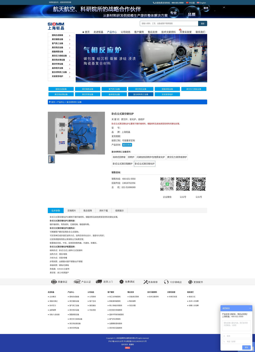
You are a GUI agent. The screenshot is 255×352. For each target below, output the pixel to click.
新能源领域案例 (114, 301)
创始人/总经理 (54, 315)
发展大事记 (53, 301)
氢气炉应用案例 (114, 319)
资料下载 (103, 211)
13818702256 (128, 183)
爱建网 (131, 345)
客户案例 (111, 292)
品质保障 (52, 310)
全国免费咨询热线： (169, 3)
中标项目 (92, 310)
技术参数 (56, 211)
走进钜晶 (51, 292)
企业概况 (52, 297)
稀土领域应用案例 (115, 306)
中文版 (192, 3)
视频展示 (119, 211)
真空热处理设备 (75, 324)
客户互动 (92, 301)
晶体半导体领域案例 (116, 315)
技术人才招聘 (194, 301)
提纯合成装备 (74, 297)
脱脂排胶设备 (74, 315)
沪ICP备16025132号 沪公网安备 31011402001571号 (127, 341)
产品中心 (71, 292)
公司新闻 (92, 297)
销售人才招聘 (194, 306)
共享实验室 (171, 292)
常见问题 (132, 306)
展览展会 (92, 306)
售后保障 (87, 211)
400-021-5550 (128, 179)
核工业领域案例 (114, 297)
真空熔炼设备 (74, 301)
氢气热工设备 (74, 306)
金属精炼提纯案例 (115, 324)
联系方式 (192, 297)
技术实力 (52, 306)
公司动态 (91, 292)
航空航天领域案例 (115, 310)
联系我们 (190, 292)
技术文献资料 (152, 292)
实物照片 (71, 211)
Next (205, 57)
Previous (78, 57)
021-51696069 (128, 187)
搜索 (202, 24)
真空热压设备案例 (115, 328)
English (202, 3)
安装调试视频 (134, 297)
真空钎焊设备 (74, 328)
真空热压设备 (74, 310)
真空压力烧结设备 (75, 319)
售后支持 (131, 292)
